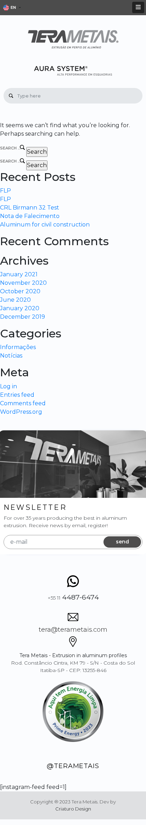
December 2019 (22, 316)
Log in (8, 386)
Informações (18, 347)
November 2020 (23, 282)
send (122, 541)
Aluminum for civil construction (45, 224)
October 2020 (20, 291)
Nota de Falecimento (30, 216)
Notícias (11, 355)
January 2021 (19, 274)
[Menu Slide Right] (138, 7)
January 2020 (19, 308)
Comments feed (23, 403)
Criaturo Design (73, 809)
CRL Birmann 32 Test (29, 207)
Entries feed (17, 394)
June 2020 (15, 299)
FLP (5, 190)
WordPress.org (21, 411)
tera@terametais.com (73, 630)
